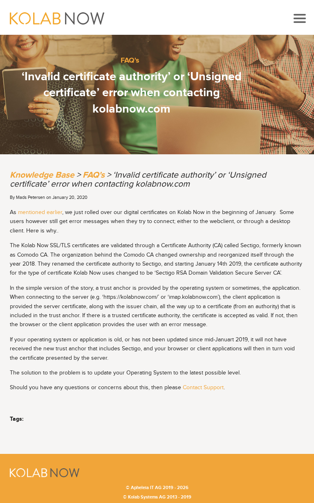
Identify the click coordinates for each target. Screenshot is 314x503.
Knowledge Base (42, 175)
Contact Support (203, 387)
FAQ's (130, 60)
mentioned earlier (40, 212)
